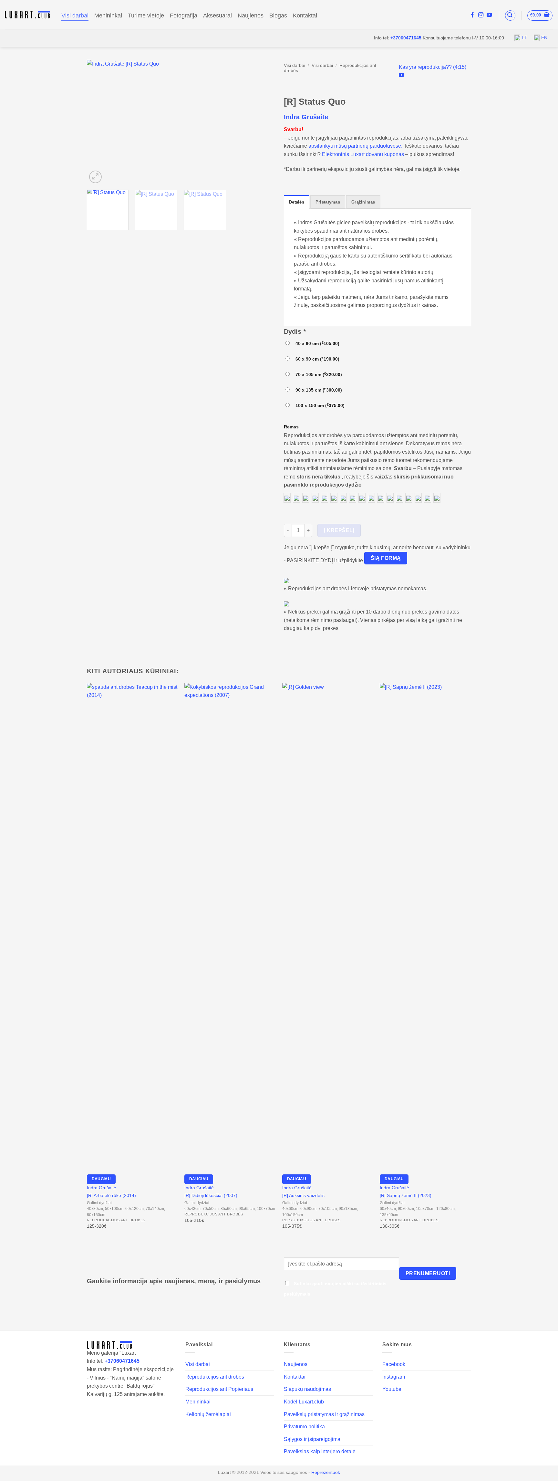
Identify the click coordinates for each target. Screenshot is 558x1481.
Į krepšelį (339, 530)
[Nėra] (287, 498)
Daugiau (101, 1179)
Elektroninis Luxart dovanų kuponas (363, 154)
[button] (510, 15)
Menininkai (108, 15)
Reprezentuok (325, 1472)
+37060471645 (405, 38)
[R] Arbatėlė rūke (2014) (111, 1195)
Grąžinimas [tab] (363, 202)
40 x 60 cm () (316, 343)
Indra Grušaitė (306, 117)
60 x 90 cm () (316, 359)
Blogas (278, 15)
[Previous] (99, 122)
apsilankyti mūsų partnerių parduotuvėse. (355, 146)
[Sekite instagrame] (480, 15)
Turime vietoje (146, 15)
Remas (291, 426)
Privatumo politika (304, 1426)
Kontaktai (305, 15)
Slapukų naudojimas (307, 1389)
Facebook (393, 1364)
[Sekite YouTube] (489, 15)
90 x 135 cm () (317, 390)
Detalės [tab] (296, 202)
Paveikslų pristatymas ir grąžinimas (324, 1414)
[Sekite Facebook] (472, 15)
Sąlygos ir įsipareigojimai (313, 1439)
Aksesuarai (217, 15)
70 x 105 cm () (317, 374)
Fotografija (183, 15)
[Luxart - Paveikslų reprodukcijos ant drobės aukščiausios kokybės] (28, 14)
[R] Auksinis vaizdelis (303, 1195)
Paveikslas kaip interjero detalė (320, 1451)
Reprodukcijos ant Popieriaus (219, 1389)
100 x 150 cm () (319, 405)
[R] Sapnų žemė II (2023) (405, 1195)
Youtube (391, 1389)
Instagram (393, 1377)
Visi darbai (74, 15)
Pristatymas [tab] (327, 202)
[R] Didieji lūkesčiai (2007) (210, 1195)
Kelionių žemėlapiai (208, 1414)
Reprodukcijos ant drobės (214, 1377)
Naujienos (251, 15)
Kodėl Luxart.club (304, 1401)
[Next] (262, 122)
